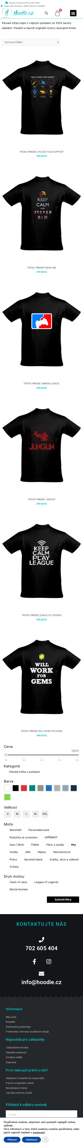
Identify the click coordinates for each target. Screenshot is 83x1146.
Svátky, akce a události (64, 859)
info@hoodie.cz (41, 982)
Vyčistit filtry (63, 899)
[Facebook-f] (34, 961)
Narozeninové (61, 852)
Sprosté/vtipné (33, 859)
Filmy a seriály (55, 844)
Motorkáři (15, 829)
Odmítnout (31, 1139)
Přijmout (12, 1139)
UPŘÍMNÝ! (51, 837)
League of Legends (46, 882)
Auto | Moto (17, 844)
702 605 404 (41, 948)
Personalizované (39, 829)
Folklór (35, 844)
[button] (46, 13)
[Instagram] (48, 961)
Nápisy (42, 852)
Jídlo (27, 852)
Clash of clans (18, 882)
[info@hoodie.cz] (41, 973)
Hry (73, 844)
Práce (13, 859)
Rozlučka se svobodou (23, 837)
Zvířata (14, 866)
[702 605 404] (41, 940)
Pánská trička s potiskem (24, 771)
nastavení (39, 1132)
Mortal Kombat (19, 889)
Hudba (14, 852)
